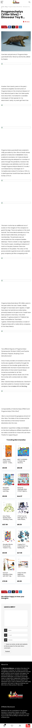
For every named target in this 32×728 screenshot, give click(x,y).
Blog (6, 6)
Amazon (26, 428)
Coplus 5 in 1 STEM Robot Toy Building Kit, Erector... (23, 546)
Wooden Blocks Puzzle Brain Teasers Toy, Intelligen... (8, 546)
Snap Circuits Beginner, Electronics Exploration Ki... (22, 575)
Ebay (19, 428)
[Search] (29, 2)
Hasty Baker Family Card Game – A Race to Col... (8, 461)
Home (2, 6)
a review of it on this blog (19, 386)
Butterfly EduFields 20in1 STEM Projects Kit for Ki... (22, 490)
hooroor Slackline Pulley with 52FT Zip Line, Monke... (8, 575)
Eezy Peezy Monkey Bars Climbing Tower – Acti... (8, 518)
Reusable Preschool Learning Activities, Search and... (7, 491)
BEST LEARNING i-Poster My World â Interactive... (22, 461)
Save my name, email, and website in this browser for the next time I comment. (15, 646)
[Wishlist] (12, 726)
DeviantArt (19, 155)
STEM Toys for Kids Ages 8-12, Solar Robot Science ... (22, 518)
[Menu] (2, 2)
